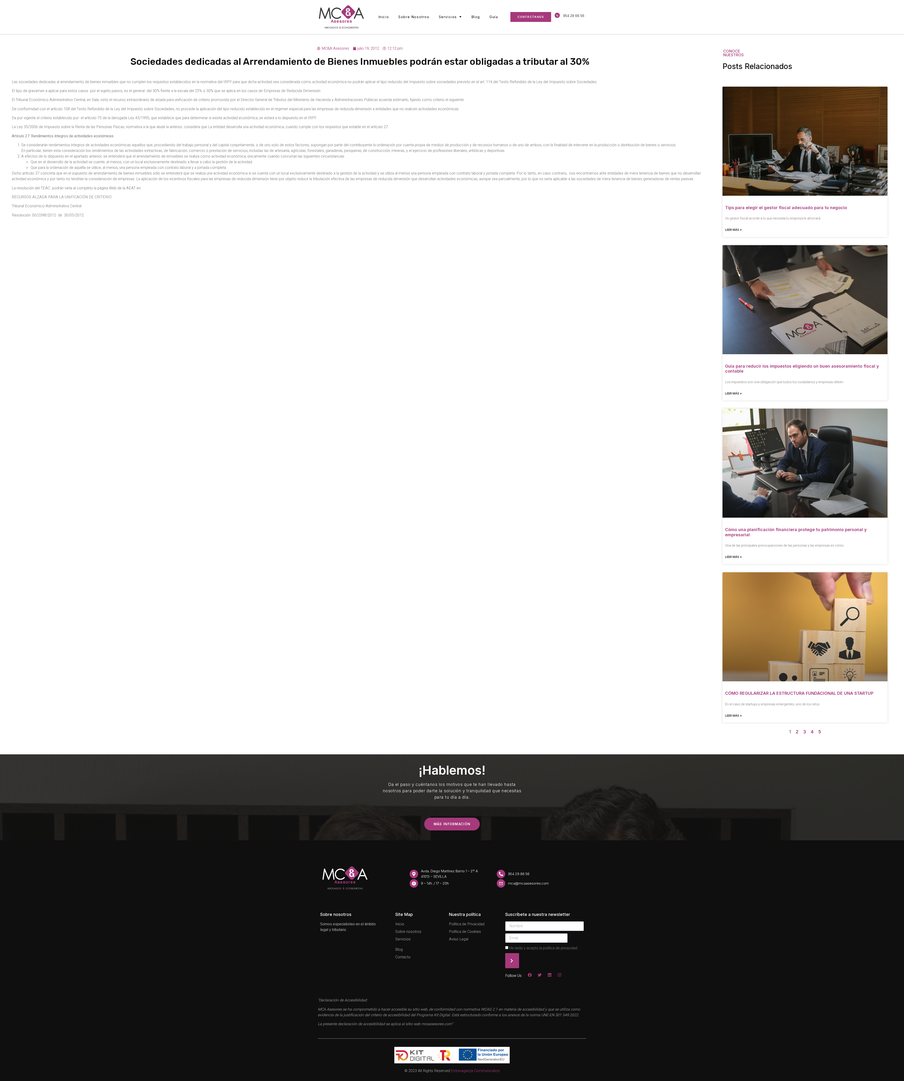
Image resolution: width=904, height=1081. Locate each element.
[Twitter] (540, 975)
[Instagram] (559, 975)
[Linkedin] (550, 975)
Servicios (448, 17)
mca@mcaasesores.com (528, 883)
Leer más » (733, 230)
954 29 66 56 (573, 16)
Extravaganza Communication (475, 1071)
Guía (493, 17)
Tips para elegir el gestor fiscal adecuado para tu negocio (786, 207)
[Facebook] (530, 975)
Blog (475, 17)
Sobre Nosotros (413, 17)
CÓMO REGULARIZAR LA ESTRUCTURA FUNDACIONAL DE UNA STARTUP (799, 693)
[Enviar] (512, 960)
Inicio (383, 17)
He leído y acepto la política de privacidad (543, 948)
